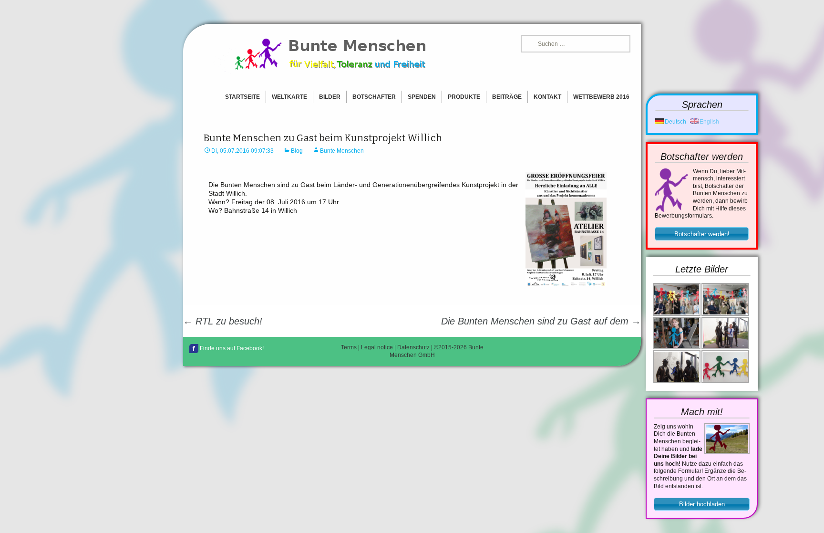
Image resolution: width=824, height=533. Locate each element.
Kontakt (547, 97)
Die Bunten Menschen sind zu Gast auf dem (541, 321)
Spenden (422, 97)
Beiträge (507, 97)
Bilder (329, 97)
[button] (702, 233)
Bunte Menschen (342, 150)
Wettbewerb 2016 (601, 97)
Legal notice (377, 347)
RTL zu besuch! (222, 321)
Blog (297, 150)
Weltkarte (289, 97)
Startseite (242, 97)
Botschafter (374, 97)
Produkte (464, 97)
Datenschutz (413, 347)
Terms (349, 347)
